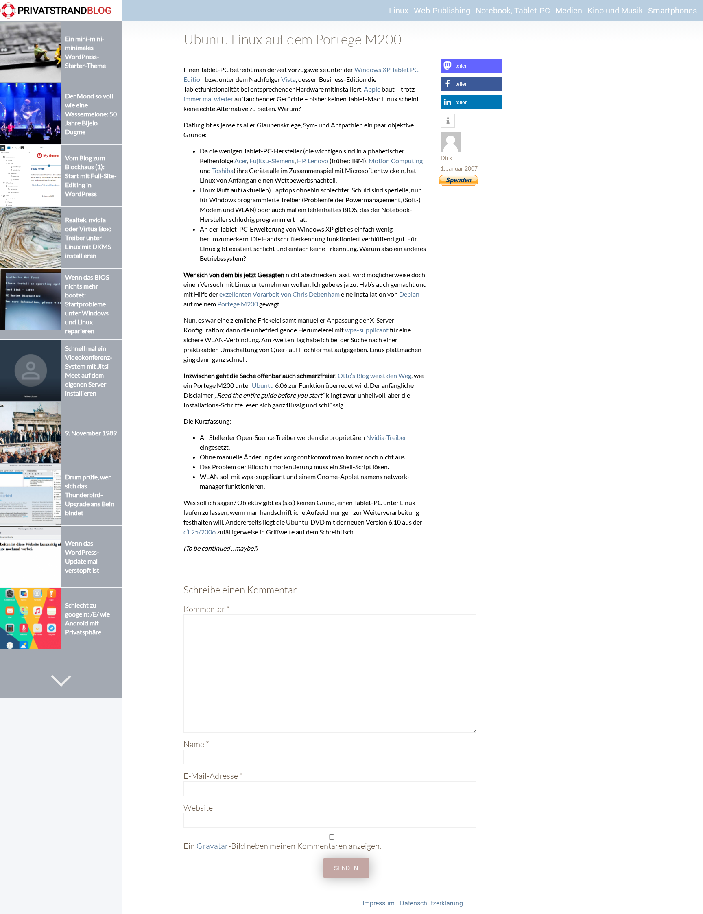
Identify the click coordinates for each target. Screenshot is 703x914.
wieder (223, 99)
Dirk (446, 157)
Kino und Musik (615, 10)
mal (208, 99)
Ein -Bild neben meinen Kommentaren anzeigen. (282, 846)
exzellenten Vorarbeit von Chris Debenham (279, 294)
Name (196, 744)
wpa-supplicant (367, 330)
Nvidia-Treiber (386, 437)
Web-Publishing (442, 10)
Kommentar (206, 609)
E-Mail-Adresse (213, 776)
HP (301, 160)
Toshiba (223, 170)
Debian (409, 294)
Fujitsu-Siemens (272, 160)
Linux (398, 10)
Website (198, 807)
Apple (372, 89)
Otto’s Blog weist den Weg (374, 375)
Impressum (378, 903)
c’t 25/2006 (199, 532)
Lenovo (318, 160)
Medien (568, 10)
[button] (471, 66)
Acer (240, 160)
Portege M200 (237, 304)
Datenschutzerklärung (431, 903)
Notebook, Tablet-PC (513, 10)
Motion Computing (396, 160)
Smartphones (672, 10)
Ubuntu (263, 385)
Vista (288, 79)
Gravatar (212, 846)
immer (192, 99)
